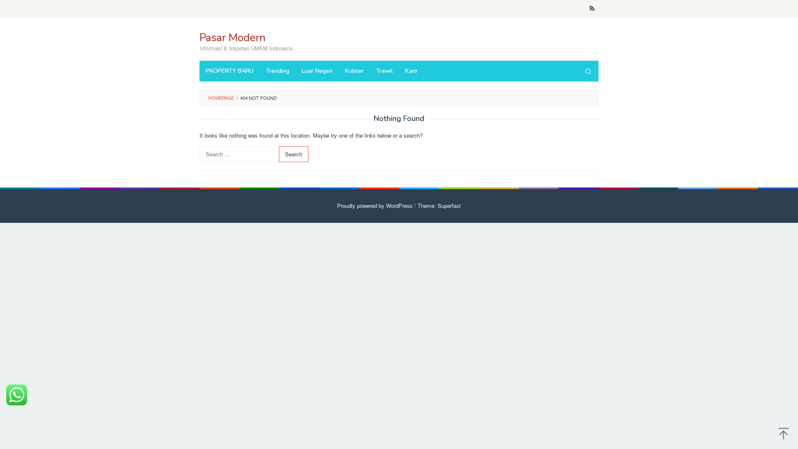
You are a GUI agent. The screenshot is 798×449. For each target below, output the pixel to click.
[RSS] (592, 8)
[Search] (588, 71)
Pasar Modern (233, 37)
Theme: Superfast (439, 206)
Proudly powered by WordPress (375, 206)
